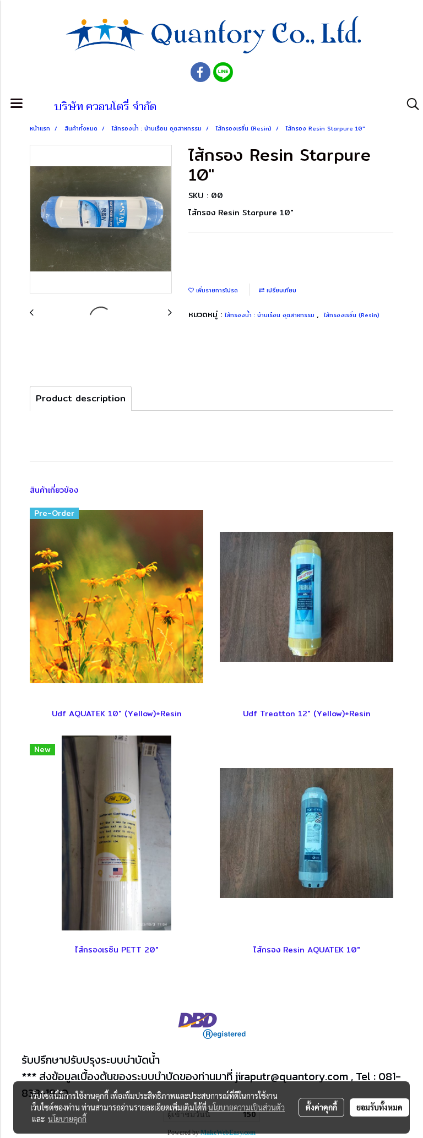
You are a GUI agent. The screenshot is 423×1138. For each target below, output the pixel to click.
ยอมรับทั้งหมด (379, 1107)
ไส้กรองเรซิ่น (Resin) (351, 315)
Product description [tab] (81, 398)
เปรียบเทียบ (280, 290)
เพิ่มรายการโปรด (216, 290)
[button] (409, 104)
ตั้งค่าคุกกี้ (321, 1107)
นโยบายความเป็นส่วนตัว (246, 1107)
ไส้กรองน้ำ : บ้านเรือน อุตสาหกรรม (271, 315)
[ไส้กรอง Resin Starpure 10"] (100, 219)
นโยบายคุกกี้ (67, 1119)
